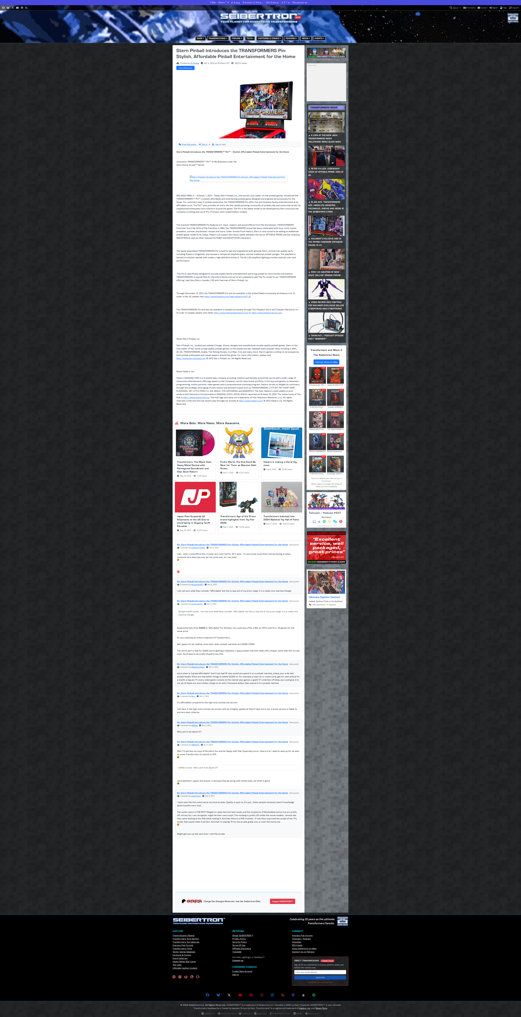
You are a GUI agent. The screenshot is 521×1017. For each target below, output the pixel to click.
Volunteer (297, 942)
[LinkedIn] (272, 995)
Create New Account (242, 971)
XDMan (194, 725)
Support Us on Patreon (303, 951)
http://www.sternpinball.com (190, 358)
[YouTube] (240, 995)
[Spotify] (313, 995)
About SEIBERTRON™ (242, 935)
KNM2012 (195, 745)
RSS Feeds (297, 945)
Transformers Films (182, 948)
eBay (338, 60)
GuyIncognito (197, 604)
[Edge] (191, 977)
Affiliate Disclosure (241, 948)
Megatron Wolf (198, 667)
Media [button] (305, 38)
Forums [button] (236, 38)
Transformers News (324, 107)
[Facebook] (207, 995)
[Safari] (180, 977)
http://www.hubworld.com (196, 397)
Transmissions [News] (183, 935)
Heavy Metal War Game (184, 961)
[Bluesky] (218, 995)
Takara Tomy (321, 1008)
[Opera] (197, 977)
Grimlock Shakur (198, 547)
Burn (193, 696)
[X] (229, 995)
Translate (237, 951)
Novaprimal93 (197, 584)
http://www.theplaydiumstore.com (231, 312)
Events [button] (319, 38)
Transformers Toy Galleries (186, 942)
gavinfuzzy (196, 796)
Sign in (204, 144)
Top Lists (177, 964)
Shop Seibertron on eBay (304, 948)
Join (217, 144)
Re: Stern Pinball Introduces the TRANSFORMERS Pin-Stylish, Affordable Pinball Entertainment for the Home (232, 544)
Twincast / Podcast (301, 938)
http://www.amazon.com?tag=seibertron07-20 (227, 296)
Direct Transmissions (313, 960)
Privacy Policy (239, 938)
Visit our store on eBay (326, 362)
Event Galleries (180, 958)
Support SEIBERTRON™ (282, 901)
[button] (455, 8)
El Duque (195, 63)
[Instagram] (261, 995)
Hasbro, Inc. (305, 1008)
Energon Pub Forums (183, 945)
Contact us (237, 960)
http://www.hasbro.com (251, 400)
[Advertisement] (159, 86)
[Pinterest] (251, 995)
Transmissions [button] (217, 38)
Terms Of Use (238, 945)
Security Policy (239, 942)
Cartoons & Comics (182, 955)
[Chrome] (174, 977)
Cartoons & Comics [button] (269, 38)
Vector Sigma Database (184, 951)
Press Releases (185, 68)
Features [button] (291, 38)
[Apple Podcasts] (303, 995)
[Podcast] (293, 995)
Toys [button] (249, 38)
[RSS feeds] (282, 995)
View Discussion (189, 144)
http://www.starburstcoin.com (267, 312)
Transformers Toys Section (186, 938)
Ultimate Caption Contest (324, 597)
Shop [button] (200, 38)
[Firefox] (186, 977)
